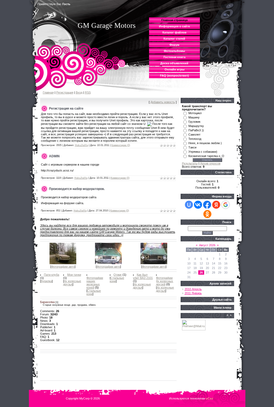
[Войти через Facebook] (207, 205)
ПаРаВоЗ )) (196, 130)
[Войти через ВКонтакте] (198, 205)
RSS (88, 92)
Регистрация (64, 92)
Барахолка (47, 302)
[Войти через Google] (225, 204)
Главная (48, 92)
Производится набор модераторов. (77, 189)
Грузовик (194, 121)
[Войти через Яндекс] (216, 205)
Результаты (190, 163)
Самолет (194, 134)
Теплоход (194, 138)
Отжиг (117, 274)
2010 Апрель (193, 289)
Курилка (46, 281)
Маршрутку (196, 126)
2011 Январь (193, 293)
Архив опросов (210, 163)
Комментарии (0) (120, 145)
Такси (192, 147)
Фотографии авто (63, 266)
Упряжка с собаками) (202, 151)
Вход (79, 92)
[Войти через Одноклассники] (207, 214)
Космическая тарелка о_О (206, 156)
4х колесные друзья (72, 282)
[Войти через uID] (189, 205)
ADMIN (54, 156)
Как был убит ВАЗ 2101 (143, 276)
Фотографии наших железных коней (94, 282)
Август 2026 (207, 245)
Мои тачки (74, 274)
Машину (194, 117)
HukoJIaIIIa (81, 145)
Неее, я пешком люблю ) (205, 143)
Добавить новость (162, 102)
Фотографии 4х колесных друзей (164, 281)
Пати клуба (51, 274)
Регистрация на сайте (66, 108)
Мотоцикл (194, 113)
